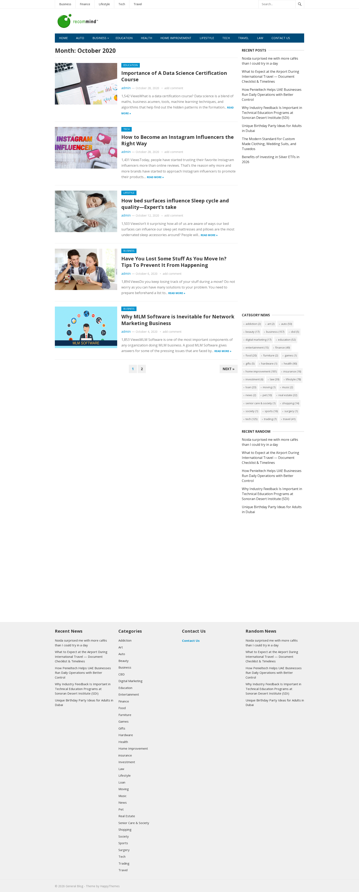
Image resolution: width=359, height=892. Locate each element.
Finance (85, 4)
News (251, 395)
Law (260, 38)
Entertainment (257, 347)
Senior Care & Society (260, 403)
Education (124, 38)
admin (126, 88)
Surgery (291, 411)
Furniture (270, 355)
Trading (270, 419)
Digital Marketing (258, 339)
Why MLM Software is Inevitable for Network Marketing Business (177, 319)
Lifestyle (104, 4)
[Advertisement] (228, 22)
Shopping (290, 403)
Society (252, 411)
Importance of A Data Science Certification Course (174, 76)
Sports (271, 411)
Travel (138, 4)
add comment (173, 88)
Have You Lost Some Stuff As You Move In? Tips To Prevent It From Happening (173, 261)
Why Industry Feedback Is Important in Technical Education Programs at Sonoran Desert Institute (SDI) (272, 112)
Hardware (269, 363)
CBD (295, 332)
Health (146, 38)
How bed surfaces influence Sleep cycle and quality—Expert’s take (175, 203)
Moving (269, 387)
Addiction (253, 324)
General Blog (74, 886)
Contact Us (281, 38)
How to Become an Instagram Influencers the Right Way (177, 140)
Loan (251, 387)
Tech (121, 4)
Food (251, 355)
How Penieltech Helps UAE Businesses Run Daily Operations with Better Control (271, 94)
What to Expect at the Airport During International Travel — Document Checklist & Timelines (270, 76)
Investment (254, 379)
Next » (229, 369)
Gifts (250, 363)
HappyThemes (110, 886)
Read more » (155, 177)
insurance (292, 371)
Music (287, 387)
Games (291, 355)
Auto (80, 38)
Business (65, 4)
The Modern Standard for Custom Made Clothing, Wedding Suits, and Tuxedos (269, 144)
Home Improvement (175, 38)
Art (270, 324)
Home (63, 38)
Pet (267, 395)
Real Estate (287, 395)
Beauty (252, 332)
